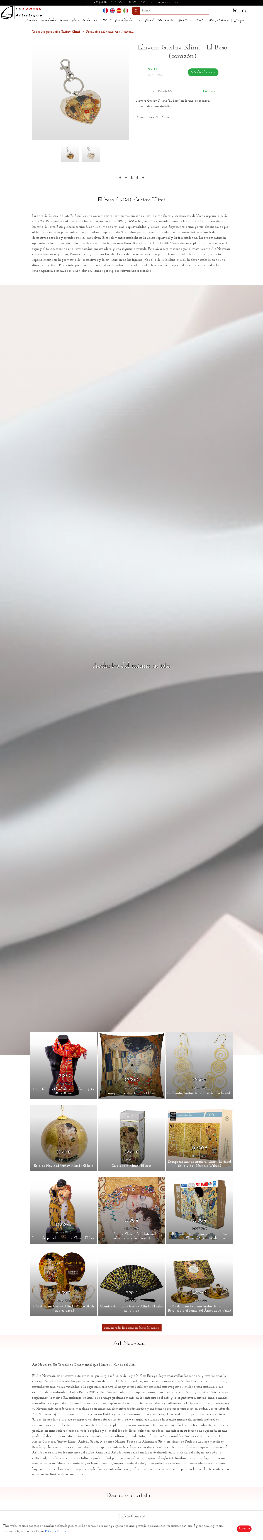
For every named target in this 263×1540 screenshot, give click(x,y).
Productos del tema (110, 32)
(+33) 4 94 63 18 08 (107, 2)
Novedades (48, 20)
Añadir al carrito (203, 72)
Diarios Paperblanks (117, 20)
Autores (31, 20)
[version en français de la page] (105, 10)
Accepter (244, 1528)
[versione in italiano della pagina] (125, 10)
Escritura (185, 20)
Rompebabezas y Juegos (226, 20)
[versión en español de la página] (118, 10)
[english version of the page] (112, 10)
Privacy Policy (55, 1531)
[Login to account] (244, 10)
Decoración (166, 20)
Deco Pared (145, 20)
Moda (200, 20)
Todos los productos (56, 32)
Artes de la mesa (85, 20)
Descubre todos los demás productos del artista (131, 1327)
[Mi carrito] (235, 10)
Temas (64, 20)
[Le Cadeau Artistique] (21, 12)
